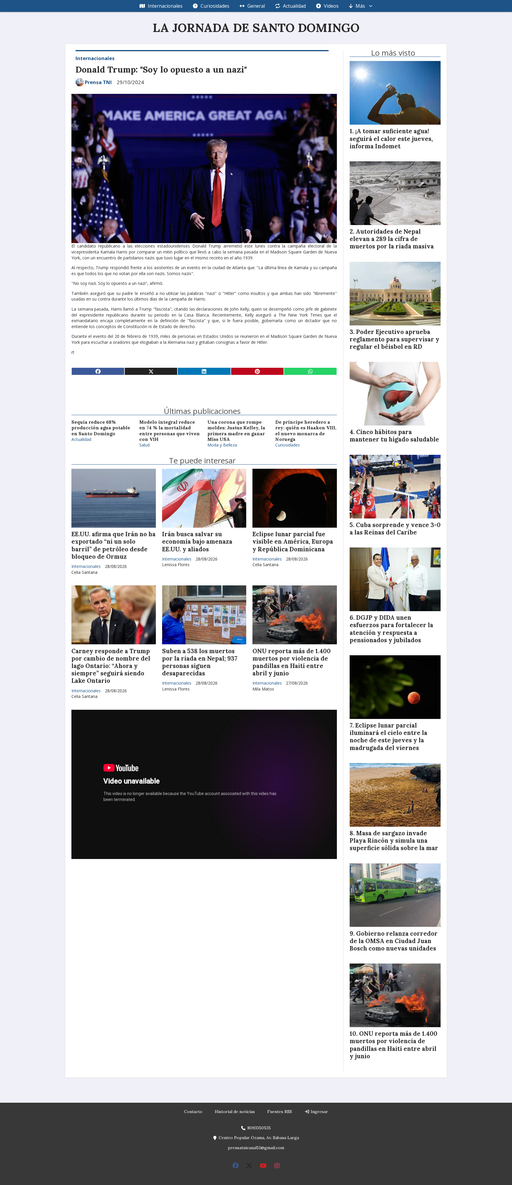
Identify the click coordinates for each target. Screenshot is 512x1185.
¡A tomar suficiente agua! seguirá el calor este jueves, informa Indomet (391, 138)
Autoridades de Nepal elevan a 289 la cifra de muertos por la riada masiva (392, 239)
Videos (331, 6)
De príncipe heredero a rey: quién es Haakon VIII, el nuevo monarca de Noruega (305, 430)
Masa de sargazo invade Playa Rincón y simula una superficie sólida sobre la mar (394, 840)
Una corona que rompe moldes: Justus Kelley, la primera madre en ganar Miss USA (236, 430)
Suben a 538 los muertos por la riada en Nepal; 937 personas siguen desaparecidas (199, 662)
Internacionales (165, 6)
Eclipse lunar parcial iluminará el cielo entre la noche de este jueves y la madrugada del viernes (388, 737)
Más (360, 6)
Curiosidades (215, 6)
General (256, 6)
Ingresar (319, 1111)
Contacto (193, 1111)
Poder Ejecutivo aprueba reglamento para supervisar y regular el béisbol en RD (394, 339)
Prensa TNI (98, 82)
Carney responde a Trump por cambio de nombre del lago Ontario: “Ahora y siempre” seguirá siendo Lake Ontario (110, 666)
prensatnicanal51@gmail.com (256, 1147)
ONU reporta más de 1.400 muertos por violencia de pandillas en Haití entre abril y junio (291, 662)
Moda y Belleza (222, 445)
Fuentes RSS (279, 1111)
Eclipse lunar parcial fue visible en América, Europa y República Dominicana (292, 541)
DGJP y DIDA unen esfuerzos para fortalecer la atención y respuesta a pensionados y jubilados (391, 629)
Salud (144, 445)
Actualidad (294, 6)
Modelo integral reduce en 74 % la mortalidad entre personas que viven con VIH (169, 430)
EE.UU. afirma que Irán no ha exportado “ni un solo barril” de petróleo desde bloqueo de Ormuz (113, 545)
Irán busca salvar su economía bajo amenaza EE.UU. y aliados (197, 541)
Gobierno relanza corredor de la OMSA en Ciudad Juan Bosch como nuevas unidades (394, 941)
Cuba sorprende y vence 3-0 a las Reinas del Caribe (395, 528)
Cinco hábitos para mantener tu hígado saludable (394, 435)
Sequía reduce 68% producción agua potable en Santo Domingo (100, 427)
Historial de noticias (235, 1111)
